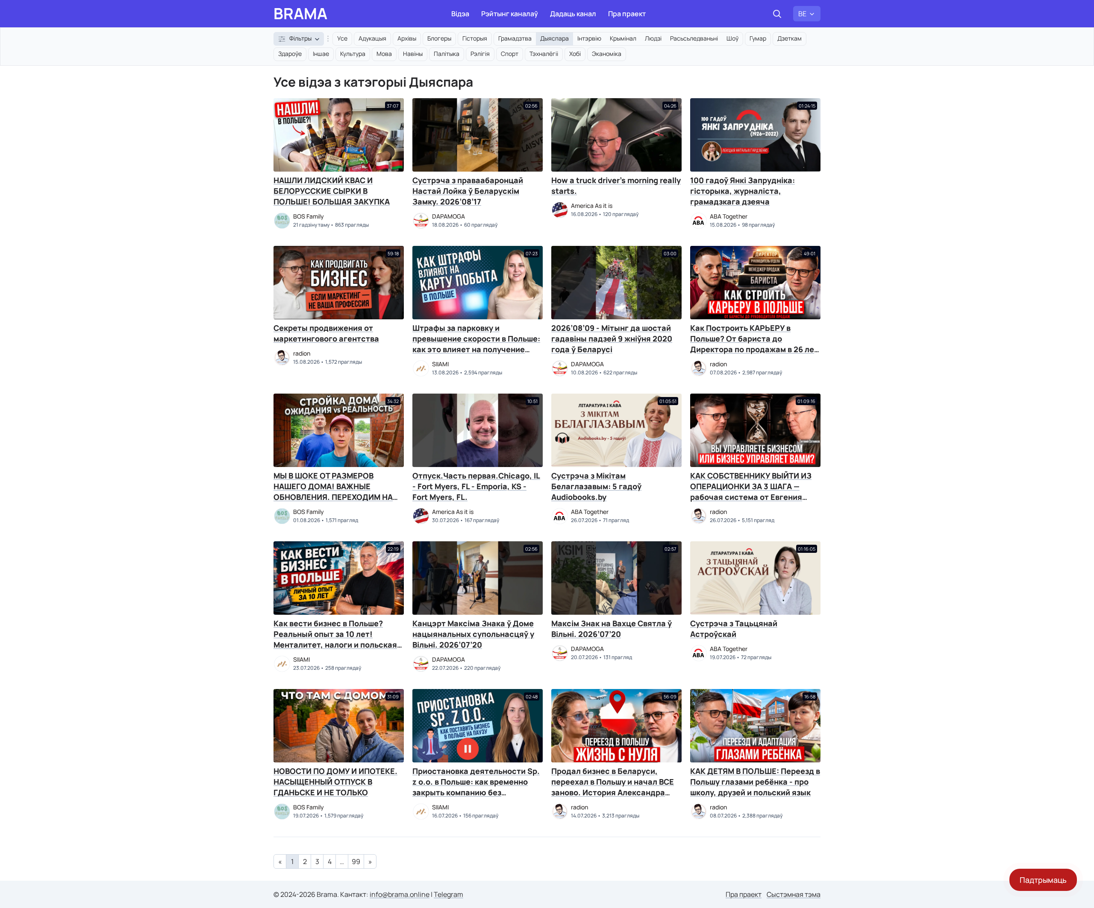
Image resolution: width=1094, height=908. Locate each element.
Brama (300, 13)
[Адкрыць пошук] (777, 13)
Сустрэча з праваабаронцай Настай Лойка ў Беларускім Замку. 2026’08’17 (467, 191)
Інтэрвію (589, 38)
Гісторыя (474, 38)
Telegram (448, 894)
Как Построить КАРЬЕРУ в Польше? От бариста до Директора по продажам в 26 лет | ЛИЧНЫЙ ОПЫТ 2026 (754, 344)
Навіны (413, 54)
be (802, 13)
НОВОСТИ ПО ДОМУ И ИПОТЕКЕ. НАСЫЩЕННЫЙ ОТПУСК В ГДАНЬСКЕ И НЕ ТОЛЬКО (335, 781)
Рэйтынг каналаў (509, 13)
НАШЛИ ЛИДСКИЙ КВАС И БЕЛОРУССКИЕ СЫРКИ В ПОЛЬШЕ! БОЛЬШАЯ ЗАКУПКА (332, 191)
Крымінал (623, 38)
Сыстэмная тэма (793, 894)
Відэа (460, 13)
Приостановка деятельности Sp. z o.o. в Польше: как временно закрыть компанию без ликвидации (476, 787)
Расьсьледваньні (694, 38)
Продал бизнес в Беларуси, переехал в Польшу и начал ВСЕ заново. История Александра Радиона (612, 787)
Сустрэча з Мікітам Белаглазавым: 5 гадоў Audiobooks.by (596, 486)
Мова (384, 54)
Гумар (758, 38)
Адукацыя (372, 38)
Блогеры (439, 38)
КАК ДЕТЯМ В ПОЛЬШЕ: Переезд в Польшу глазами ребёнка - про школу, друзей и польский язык (755, 781)
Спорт (509, 54)
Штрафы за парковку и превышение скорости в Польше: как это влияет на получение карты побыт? (476, 344)
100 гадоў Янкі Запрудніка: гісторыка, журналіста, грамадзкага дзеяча (742, 191)
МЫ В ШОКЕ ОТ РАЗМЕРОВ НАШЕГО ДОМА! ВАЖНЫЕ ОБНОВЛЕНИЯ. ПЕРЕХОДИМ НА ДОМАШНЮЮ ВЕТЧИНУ (333, 491)
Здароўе (290, 54)
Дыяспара (554, 38)
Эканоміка (606, 54)
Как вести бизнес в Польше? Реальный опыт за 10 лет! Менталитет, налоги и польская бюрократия (335, 639)
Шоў (732, 38)
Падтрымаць (1043, 880)
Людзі (653, 38)
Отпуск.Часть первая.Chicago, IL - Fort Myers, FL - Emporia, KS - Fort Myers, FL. (476, 486)
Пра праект (627, 13)
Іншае (321, 54)
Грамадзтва (515, 38)
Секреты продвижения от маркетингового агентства (326, 333)
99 (356, 861)
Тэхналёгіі (543, 54)
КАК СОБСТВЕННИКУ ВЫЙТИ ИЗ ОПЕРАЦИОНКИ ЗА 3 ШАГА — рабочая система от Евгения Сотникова (751, 491)
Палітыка (446, 54)
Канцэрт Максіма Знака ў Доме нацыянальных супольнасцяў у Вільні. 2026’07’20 (473, 634)
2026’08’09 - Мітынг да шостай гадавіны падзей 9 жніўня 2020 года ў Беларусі (611, 338)
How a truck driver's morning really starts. (616, 185)
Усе (342, 38)
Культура (352, 54)
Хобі (575, 54)
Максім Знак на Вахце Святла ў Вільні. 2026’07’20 (611, 628)
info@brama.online (399, 894)
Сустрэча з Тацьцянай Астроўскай (733, 628)
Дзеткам (789, 38)
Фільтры (300, 38)
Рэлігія (480, 54)
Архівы (406, 38)
